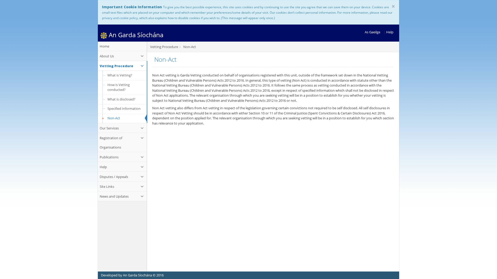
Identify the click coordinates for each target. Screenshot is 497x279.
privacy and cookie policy (120, 18)
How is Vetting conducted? (118, 87)
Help (389, 32)
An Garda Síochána (135, 34)
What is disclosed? (121, 99)
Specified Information (124, 108)
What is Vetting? (119, 75)
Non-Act (113, 118)
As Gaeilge (372, 32)
